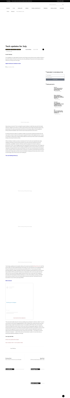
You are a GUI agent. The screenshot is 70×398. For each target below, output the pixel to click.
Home (8, 11)
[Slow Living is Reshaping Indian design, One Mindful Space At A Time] (49, 96)
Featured (12, 11)
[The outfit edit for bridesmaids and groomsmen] (49, 89)
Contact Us (35, 387)
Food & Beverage (36, 374)
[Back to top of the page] (63, 396)
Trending (46, 8)
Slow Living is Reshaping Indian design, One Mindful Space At (59, 97)
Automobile (35, 372)
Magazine (62, 8)
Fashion (8, 8)
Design (27, 8)
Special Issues (54, 8)
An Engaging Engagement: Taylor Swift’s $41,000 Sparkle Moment (59, 104)
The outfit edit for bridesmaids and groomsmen (58, 89)
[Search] (63, 4)
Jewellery (20, 8)
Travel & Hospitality (36, 8)
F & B (14, 8)
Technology (13, 49)
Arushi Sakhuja (28, 49)
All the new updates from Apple (12, 339)
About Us (35, 386)
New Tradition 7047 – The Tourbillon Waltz (14, 342)
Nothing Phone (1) (36, 266)
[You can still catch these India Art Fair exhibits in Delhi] (49, 112)
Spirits (34, 377)
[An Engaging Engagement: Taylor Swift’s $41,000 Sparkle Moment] (49, 104)
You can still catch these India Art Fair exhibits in (58, 111)
